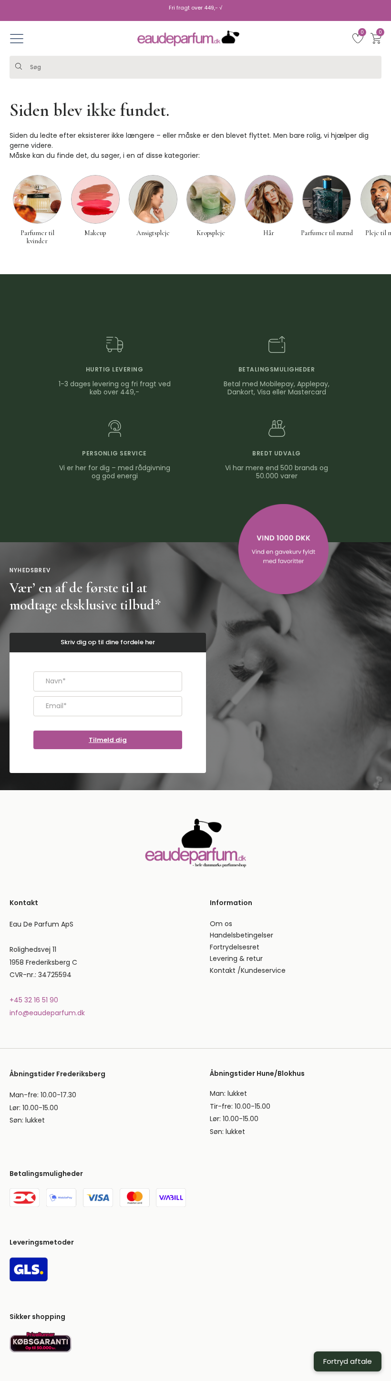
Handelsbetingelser (241, 935)
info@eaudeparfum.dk (47, 1013)
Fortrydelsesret (234, 947)
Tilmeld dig (108, 739)
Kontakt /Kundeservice (248, 970)
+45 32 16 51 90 (34, 1000)
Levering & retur (236, 958)
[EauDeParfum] (188, 38)
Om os (221, 923)
